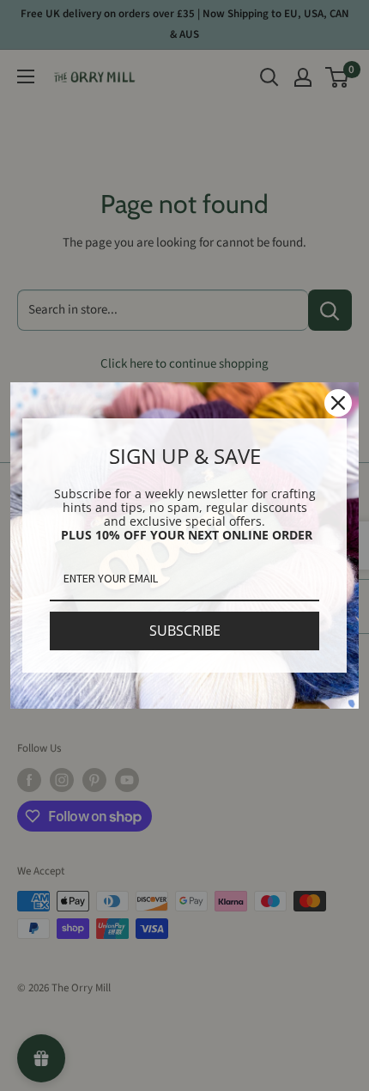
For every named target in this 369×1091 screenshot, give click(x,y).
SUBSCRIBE (185, 630)
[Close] (338, 403)
